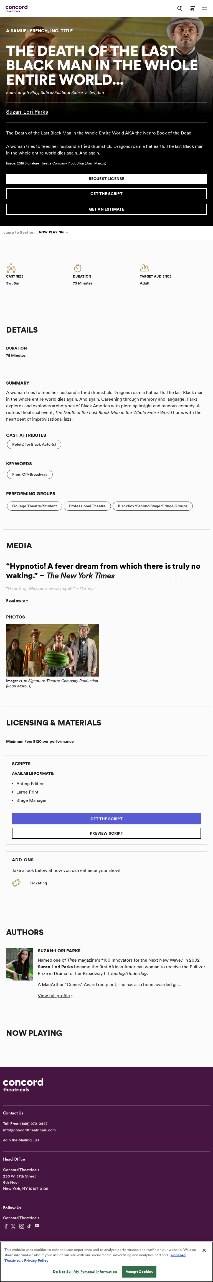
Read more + (17, 600)
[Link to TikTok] (29, 1226)
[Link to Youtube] (37, 1226)
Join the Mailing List (21, 1140)
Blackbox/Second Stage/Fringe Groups (152, 506)
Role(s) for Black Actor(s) (34, 444)
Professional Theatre (87, 506)
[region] (106, 1261)
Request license (107, 178)
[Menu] (204, 8)
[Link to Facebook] (6, 1226)
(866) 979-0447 (33, 1123)
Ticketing (38, 883)
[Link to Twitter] (13, 1226)
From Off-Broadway (29, 474)
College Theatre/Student (34, 506)
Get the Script (106, 193)
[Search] (180, 8)
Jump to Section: (19, 232)
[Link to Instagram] (21, 1226)
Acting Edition (30, 783)
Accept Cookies (139, 1271)
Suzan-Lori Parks (27, 111)
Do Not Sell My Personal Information (85, 1271)
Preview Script (106, 833)
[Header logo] (15, 8)
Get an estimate (106, 209)
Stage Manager (31, 800)
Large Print (27, 792)
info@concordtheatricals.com (29, 1130)
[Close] (204, 1250)
